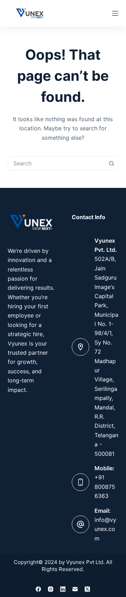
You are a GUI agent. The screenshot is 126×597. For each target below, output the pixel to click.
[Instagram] (50, 589)
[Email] (75, 589)
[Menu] (115, 13)
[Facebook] (38, 589)
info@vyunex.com (105, 529)
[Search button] (111, 163)
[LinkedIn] (62, 589)
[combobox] (56, 163)
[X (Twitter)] (87, 589)
